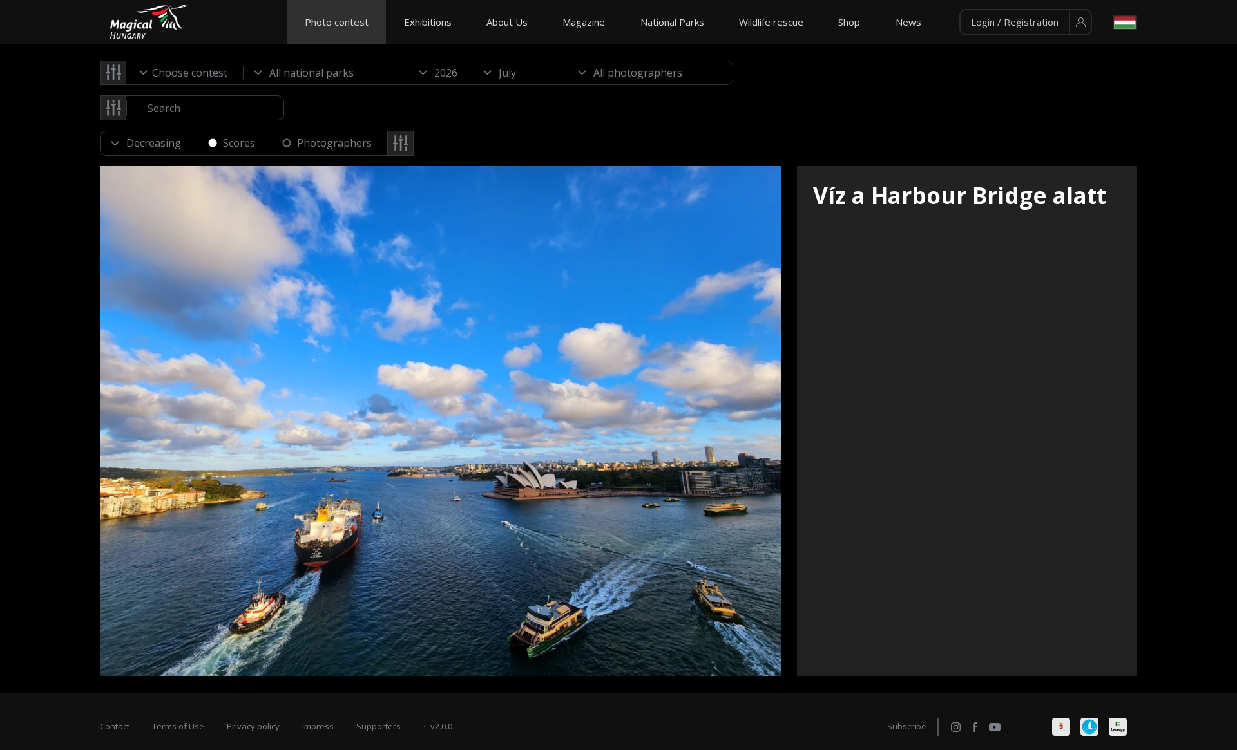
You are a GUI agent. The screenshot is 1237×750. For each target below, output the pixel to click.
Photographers (334, 143)
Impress (318, 726)
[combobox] (185, 72)
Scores (239, 143)
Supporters (378, 726)
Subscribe (906, 726)
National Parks (672, 21)
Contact (114, 726)
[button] (1025, 22)
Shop (849, 21)
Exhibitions (428, 21)
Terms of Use (178, 726)
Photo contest (337, 21)
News (908, 21)
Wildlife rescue (771, 21)
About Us (507, 21)
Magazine (583, 21)
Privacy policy (253, 726)
